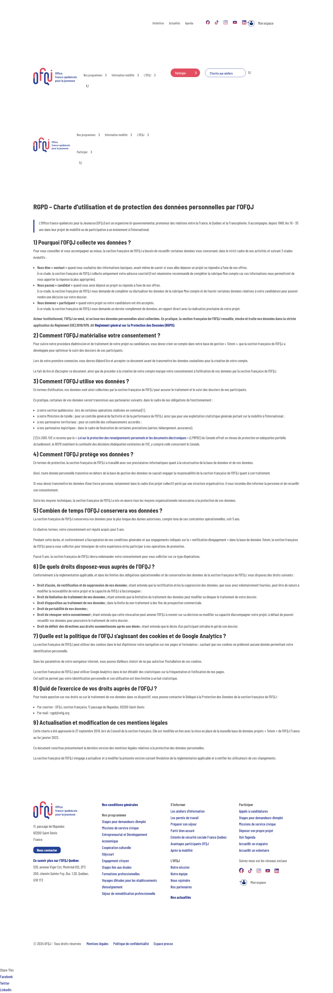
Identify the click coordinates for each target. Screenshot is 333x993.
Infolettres (158, 23)
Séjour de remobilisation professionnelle (128, 893)
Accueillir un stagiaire (253, 843)
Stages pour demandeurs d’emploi (124, 821)
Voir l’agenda (247, 837)
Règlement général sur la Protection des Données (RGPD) (134, 325)
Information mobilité (123, 75)
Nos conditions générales (120, 804)
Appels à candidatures (253, 811)
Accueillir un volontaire (254, 850)
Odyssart (108, 854)
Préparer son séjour (184, 824)
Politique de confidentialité (131, 943)
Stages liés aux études (117, 867)
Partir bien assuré (182, 830)
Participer (180, 73)
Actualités (174, 23)
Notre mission (180, 867)
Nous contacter (47, 850)
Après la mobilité (182, 850)
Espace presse (163, 943)
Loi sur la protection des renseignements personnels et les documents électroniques (132, 437)
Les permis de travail (184, 817)
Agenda (189, 23)
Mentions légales (98, 943)
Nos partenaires (181, 887)
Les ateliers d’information (188, 811)
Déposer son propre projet (256, 830)
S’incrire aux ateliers (221, 73)
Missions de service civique (120, 828)
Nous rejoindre (180, 880)
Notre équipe (179, 873)
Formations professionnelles (121, 873)
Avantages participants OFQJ (190, 843)
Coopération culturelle (116, 847)
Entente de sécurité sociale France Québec (199, 837)
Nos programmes (93, 75)
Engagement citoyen (115, 860)
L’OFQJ (147, 75)
